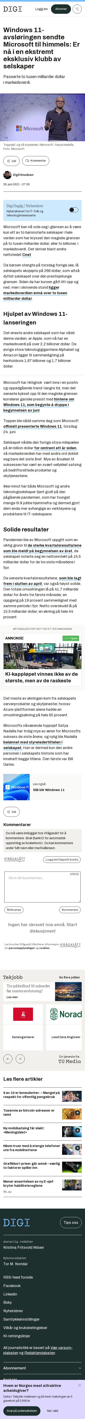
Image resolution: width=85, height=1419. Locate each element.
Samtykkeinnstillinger (21, 1319)
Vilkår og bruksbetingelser (25, 1328)
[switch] (73, 209)
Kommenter (38, 160)
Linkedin (10, 1294)
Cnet (26, 255)
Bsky (7, 1302)
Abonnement (14, 1368)
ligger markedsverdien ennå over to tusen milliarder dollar (35, 293)
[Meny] (77, 9)
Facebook (12, 1286)
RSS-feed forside (18, 1277)
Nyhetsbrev (13, 1311)
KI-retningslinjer (16, 1336)
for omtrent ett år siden (55, 448)
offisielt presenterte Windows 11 (32, 426)
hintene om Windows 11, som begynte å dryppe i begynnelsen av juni (38, 404)
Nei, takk (52, 1410)
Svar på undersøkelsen (22, 1410)
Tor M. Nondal (15, 1264)
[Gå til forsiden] (12, 9)
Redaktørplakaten (39, 1353)
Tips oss (71, 1223)
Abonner (61, 9)
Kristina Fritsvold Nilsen (23, 1247)
